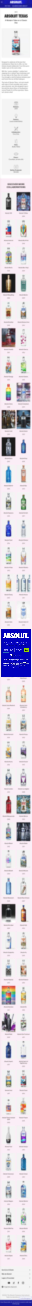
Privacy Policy (12, 663)
